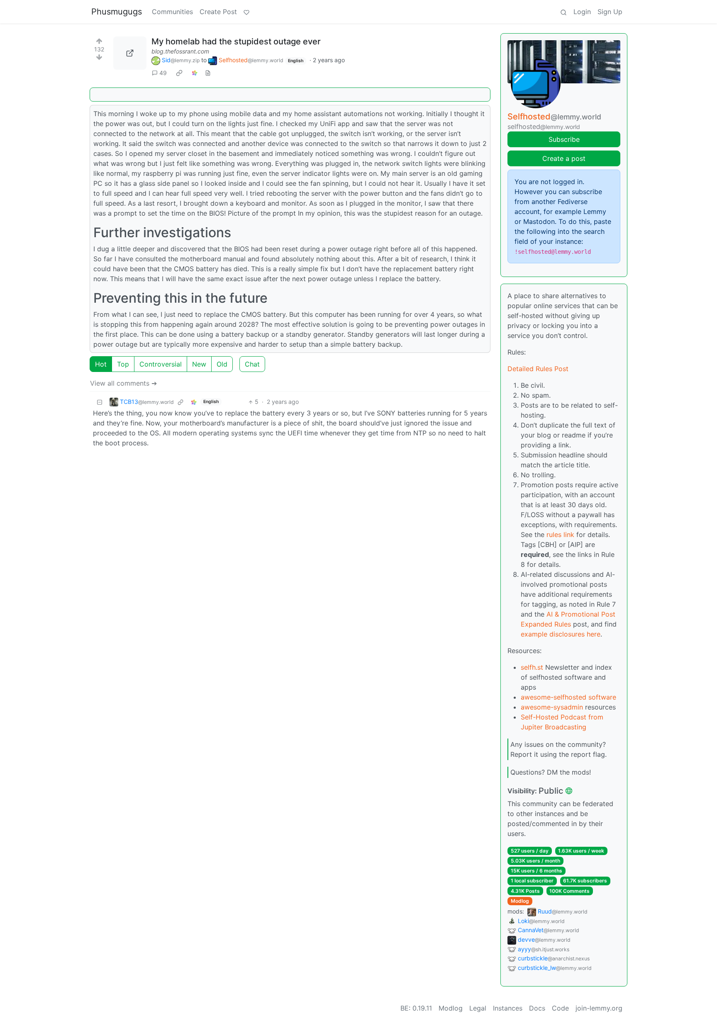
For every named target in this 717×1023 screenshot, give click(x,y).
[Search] (563, 11)
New (199, 364)
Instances (507, 1008)
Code (560, 1008)
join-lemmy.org (599, 1008)
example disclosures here (560, 634)
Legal (477, 1008)
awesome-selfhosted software (568, 697)
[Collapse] (99, 401)
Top (123, 364)
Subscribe (564, 139)
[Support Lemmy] (246, 11)
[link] (179, 73)
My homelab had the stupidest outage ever (236, 41)
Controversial (160, 364)
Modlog (520, 901)
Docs (537, 1008)
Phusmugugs (116, 12)
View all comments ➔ (123, 383)
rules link (560, 534)
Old (222, 364)
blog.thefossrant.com (180, 51)
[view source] (208, 73)
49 (163, 72)
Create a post (563, 158)
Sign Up (610, 11)
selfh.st (532, 667)
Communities (172, 11)
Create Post (218, 11)
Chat (252, 364)
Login (582, 11)
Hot (101, 364)
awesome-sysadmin (552, 707)
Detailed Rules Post (537, 368)
